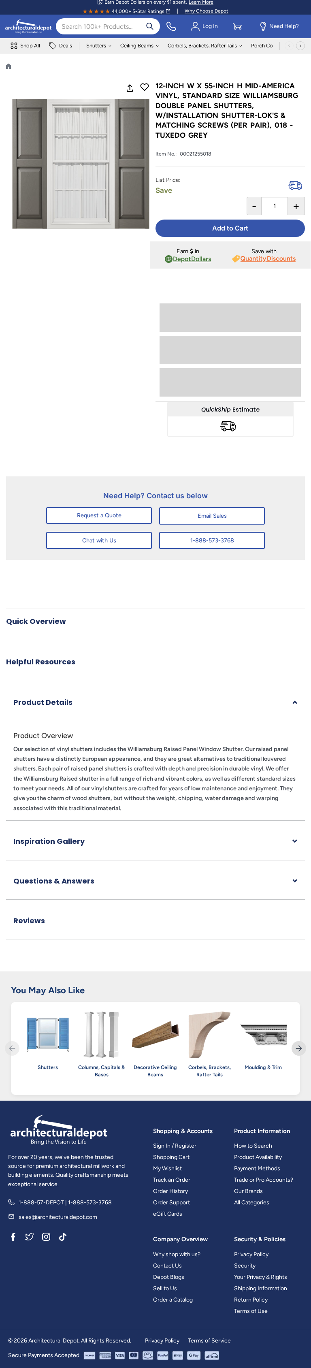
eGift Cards (167, 1213)
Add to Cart (230, 228)
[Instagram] (46, 1238)
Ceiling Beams (136, 46)
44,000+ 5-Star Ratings (138, 11)
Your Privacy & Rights (260, 1277)
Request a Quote (99, 515)
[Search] (150, 26)
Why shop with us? (176, 1254)
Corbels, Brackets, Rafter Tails (202, 46)
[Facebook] (13, 1238)
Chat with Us (99, 540)
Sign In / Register (174, 1145)
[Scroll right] (300, 45)
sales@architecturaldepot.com (58, 1217)
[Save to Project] (144, 88)
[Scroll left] (289, 45)
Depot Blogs (168, 1277)
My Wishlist (167, 1168)
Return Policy (251, 1299)
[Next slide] (299, 1048)
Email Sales (212, 515)
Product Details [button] (42, 702)
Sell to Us (165, 1288)
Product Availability (258, 1157)
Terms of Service (209, 1340)
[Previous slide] (12, 1048)
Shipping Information (260, 1288)
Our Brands (248, 1191)
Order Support (171, 1202)
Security (245, 1265)
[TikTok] (63, 1238)
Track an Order (171, 1179)
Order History (170, 1191)
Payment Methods (257, 1168)
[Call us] (171, 26)
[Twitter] (29, 1238)
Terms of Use (251, 1311)
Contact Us (167, 1265)
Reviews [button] (29, 921)
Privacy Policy (251, 1254)
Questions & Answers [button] (53, 881)
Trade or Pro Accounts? (263, 1179)
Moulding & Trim (263, 1067)
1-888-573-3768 (212, 540)
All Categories (251, 1202)
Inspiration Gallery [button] (49, 841)
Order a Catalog (173, 1299)
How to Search (253, 1145)
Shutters (96, 46)
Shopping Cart (171, 1157)
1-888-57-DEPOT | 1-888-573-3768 (65, 1202)
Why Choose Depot (206, 11)
